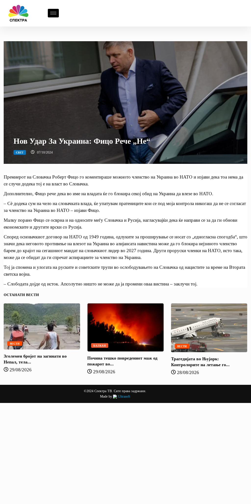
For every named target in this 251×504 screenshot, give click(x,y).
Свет (20, 152)
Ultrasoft (123, 396)
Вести (15, 343)
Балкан (99, 345)
